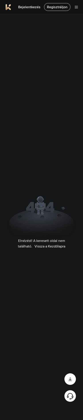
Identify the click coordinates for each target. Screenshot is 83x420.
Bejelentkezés (29, 7)
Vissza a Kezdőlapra (50, 246)
